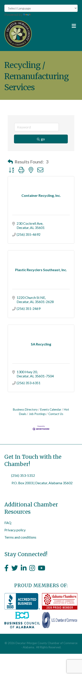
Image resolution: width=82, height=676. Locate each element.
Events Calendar (50, 409)
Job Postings (37, 414)
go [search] (43, 139)
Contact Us (55, 414)
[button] (10, 162)
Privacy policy (15, 530)
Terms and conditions (20, 537)
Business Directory (25, 409)
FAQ (7, 523)
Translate (38, 14)
